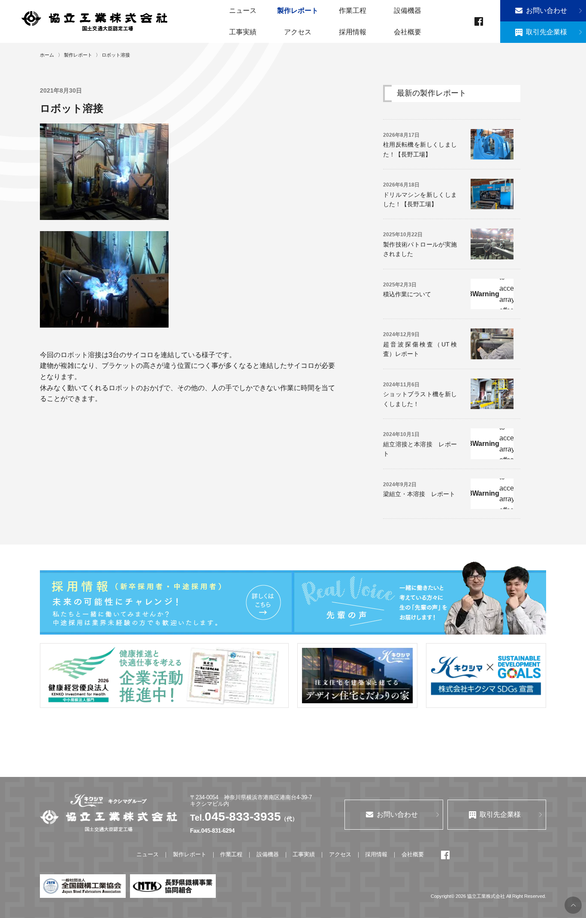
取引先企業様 (546, 32)
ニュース (243, 10)
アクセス (297, 32)
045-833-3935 (243, 816)
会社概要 (407, 32)
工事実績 (243, 32)
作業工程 (352, 10)
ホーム (47, 54)
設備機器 (407, 10)
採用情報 (352, 32)
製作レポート (297, 10)
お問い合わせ (546, 10)
